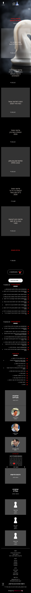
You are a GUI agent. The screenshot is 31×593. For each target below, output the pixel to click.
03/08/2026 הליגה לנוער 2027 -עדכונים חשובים (15, 331)
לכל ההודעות (7, 321)
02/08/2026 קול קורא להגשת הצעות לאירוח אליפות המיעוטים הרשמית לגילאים (15, 334)
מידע (15, 568)
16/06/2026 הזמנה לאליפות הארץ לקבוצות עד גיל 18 (14, 311)
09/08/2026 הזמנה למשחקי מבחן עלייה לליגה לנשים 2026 (15, 292)
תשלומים (15, 565)
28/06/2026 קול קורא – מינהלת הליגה (18, 347)
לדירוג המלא (15, 400)
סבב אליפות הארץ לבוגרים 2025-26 (17, 371)
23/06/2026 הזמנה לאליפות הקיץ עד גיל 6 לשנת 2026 (15, 305)
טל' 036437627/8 (15, 579)
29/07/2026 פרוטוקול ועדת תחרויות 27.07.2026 (15, 336)
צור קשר (15, 577)
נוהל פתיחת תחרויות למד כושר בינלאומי (17, 380)
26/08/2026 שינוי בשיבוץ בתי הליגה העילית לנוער (15, 326)
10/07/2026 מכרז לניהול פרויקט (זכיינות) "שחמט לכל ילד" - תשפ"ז (15, 339)
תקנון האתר (15, 570)
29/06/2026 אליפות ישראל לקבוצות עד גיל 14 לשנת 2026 (15, 299)
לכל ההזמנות (7, 284)
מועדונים (15, 563)
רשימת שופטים (22, 382)
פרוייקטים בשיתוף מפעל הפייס (15, 556)
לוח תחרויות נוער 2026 (20, 363)
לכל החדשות (16, 23)
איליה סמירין (15, 433)
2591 (15, 450)
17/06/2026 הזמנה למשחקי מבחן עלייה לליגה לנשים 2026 (15, 308)
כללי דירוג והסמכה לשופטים (19, 375)
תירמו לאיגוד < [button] (13, 272)
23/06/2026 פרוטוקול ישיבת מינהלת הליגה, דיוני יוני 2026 (15, 350)
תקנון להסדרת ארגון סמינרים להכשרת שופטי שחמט (16, 368)
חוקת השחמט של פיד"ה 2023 (18, 358)
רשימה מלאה (15, 477)
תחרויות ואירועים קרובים (16, 553)
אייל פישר (15, 510)
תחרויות (15, 560)
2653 (15, 418)
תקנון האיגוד (22, 373)
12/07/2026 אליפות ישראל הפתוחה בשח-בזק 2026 (15, 296)
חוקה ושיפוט (15, 574)
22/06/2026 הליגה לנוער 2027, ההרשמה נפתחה (15, 342)
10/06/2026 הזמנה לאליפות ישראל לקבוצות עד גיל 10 (15, 314)
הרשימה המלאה (15, 494)
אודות (15, 571)
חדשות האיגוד (15, 554)
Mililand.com (17, 590)
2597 (15, 434)
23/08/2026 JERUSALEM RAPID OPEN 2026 (16, 289)
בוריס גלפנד (15, 417)
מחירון (24, 384)
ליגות (15, 558)
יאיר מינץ (15, 525)
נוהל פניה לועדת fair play (19, 377)
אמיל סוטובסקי (15, 448)
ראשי (15, 551)
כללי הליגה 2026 (21, 365)
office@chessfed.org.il (15, 581)
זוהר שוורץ (15, 541)
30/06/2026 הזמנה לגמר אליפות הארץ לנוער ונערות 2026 (15, 302)
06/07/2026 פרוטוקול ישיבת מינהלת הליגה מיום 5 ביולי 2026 (15, 345)
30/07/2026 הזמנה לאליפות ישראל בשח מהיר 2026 (15, 294)
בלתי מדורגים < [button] (14, 280)
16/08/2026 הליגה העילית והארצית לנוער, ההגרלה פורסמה (15, 329)
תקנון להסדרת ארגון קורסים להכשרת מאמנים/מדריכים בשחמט (17, 361)
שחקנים (15, 562)
